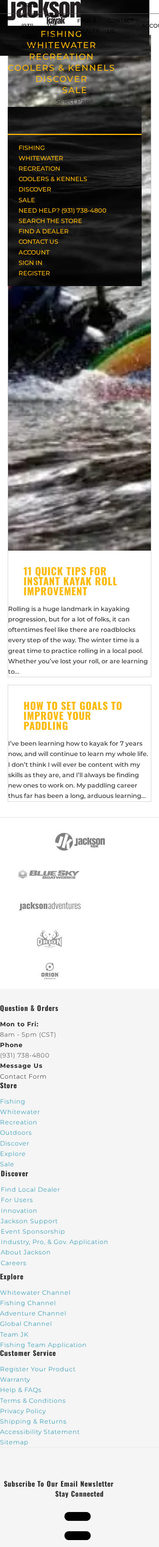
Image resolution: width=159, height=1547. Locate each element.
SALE (75, 90)
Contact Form (23, 1076)
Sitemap (14, 1442)
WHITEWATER (41, 158)
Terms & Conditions (33, 1400)
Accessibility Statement (40, 1431)
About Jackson (26, 1252)
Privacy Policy (23, 1411)
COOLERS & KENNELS (61, 68)
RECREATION (61, 57)
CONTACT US (38, 241)
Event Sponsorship (33, 1231)
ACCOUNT (34, 252)
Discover (14, 1143)
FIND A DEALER (44, 231)
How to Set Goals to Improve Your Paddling (73, 715)
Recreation (18, 1122)
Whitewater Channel (35, 1292)
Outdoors (16, 1132)
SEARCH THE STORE (50, 221)
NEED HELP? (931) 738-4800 (30, 26)
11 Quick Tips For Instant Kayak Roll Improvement (71, 580)
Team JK (14, 1334)
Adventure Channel (33, 1313)
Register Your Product (38, 1369)
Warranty (15, 1379)
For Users (17, 1200)
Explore (13, 1153)
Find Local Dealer (30, 1189)
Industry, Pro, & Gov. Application (54, 1242)
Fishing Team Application (43, 1345)
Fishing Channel (28, 1303)
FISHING (32, 148)
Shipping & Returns (33, 1421)
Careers (14, 1263)
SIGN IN (30, 262)
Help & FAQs (21, 1390)
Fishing (12, 1101)
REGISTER (34, 273)
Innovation (19, 1210)
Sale (7, 1164)
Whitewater (20, 1112)
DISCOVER (62, 79)
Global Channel (26, 1323)
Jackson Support (29, 1221)
